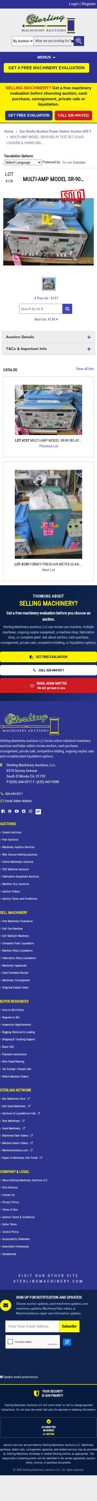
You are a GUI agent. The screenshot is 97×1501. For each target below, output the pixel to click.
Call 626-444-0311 (73, 115)
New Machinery (11, 1121)
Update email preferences (20, 1377)
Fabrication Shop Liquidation (19, 958)
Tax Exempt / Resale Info (16, 1069)
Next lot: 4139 (44, 319)
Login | (75, 4)
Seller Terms (9, 1224)
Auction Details (20, 337)
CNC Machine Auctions (15, 869)
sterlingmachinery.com (48, 1281)
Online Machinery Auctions (17, 862)
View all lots (85, 368)
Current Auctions (11, 832)
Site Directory (10, 1187)
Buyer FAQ (8, 1047)
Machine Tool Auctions (15, 884)
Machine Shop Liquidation (17, 950)
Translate (79, 162)
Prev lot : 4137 (47, 298)
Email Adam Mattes (18, 801)
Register (89, 4)
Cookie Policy (10, 1232)
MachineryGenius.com (15, 1150)
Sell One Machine (12, 928)
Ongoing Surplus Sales (15, 987)
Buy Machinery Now (14, 1098)
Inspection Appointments (16, 1024)
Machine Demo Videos (15, 1143)
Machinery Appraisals (14, 965)
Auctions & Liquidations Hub (19, 1113)
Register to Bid (10, 1017)
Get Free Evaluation (28, 115)
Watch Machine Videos (15, 1076)
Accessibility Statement (16, 1239)
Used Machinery (11, 1128)
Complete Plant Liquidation (18, 943)
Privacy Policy (10, 1202)
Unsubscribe (9, 1254)
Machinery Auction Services (18, 847)
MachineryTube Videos (15, 1135)
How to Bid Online (13, 1010)
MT (38, 811)
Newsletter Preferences (15, 1246)
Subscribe (69, 1326)
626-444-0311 (14, 794)
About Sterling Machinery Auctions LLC (24, 1180)
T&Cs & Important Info (26, 349)
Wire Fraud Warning (13, 1061)
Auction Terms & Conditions (18, 1217)
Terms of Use (10, 1209)
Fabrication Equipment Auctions (20, 876)
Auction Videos (11, 891)
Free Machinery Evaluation (17, 921)
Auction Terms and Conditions (19, 898)
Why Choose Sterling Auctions (19, 854)
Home (8, 131)
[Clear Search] (72, 41)
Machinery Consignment (16, 980)
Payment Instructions (14, 1054)
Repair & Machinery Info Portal (20, 1158)
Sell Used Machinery (14, 1106)
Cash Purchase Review (15, 973)
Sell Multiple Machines (15, 936)
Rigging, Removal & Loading (18, 1032)
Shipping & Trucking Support (18, 1039)
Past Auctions (10, 839)
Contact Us (8, 1195)
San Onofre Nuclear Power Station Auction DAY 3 (55, 131)
